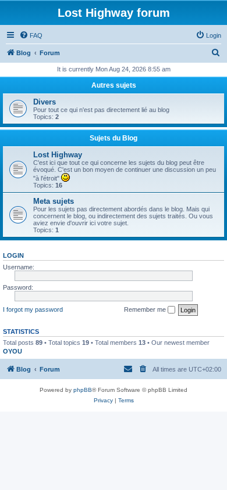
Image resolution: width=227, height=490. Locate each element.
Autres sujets (113, 85)
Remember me (146, 309)
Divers (44, 102)
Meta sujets (53, 201)
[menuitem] (30, 35)
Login (13, 255)
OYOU (12, 351)
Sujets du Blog (113, 138)
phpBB (82, 390)
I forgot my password (33, 309)
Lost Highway (57, 154)
